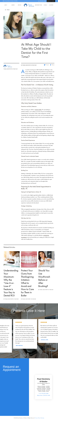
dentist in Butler (38, 109)
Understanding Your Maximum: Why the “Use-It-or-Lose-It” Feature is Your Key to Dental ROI (11, 283)
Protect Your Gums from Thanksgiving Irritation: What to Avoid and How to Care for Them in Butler (27, 283)
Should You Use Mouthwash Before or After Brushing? (44, 278)
